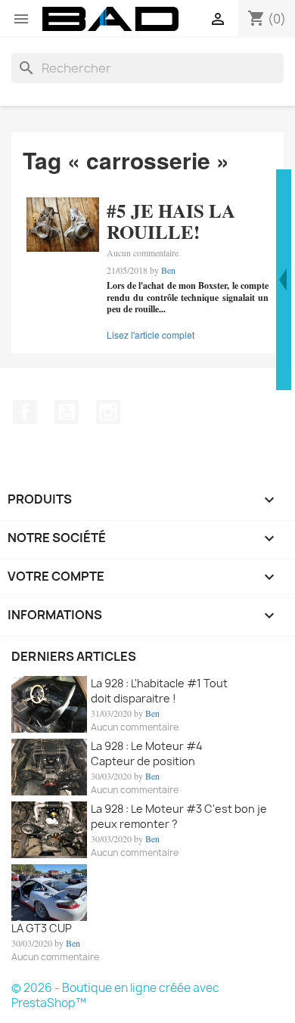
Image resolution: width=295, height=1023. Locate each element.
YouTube (66, 412)
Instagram (108, 412)
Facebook (25, 412)
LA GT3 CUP (41, 928)
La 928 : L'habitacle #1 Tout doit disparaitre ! (159, 690)
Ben (168, 270)
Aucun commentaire (143, 252)
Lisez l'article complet (150, 334)
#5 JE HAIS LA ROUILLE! (171, 221)
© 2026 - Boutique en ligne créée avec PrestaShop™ (115, 995)
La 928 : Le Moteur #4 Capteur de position (147, 753)
